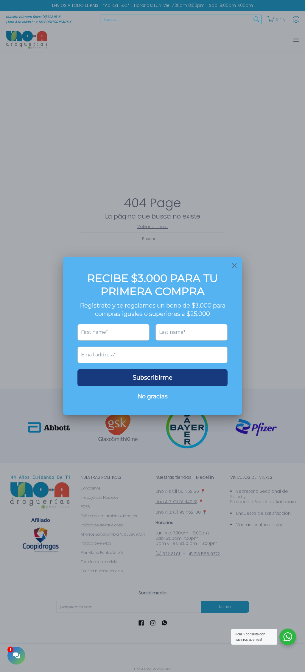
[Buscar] (256, 19)
